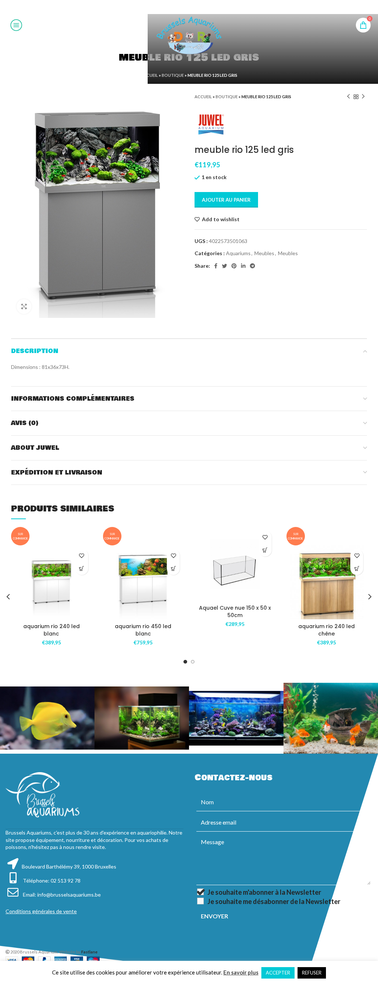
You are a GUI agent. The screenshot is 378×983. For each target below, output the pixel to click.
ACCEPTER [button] (278, 973)
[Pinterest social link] (188, 7)
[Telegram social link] (207, 7)
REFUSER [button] (312, 973)
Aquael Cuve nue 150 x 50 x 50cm (235, 611)
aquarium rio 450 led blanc (143, 630)
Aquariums (238, 253)
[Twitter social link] (179, 7)
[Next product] (363, 96)
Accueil (149, 75)
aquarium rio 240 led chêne (326, 630)
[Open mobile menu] (16, 25)
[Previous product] (348, 96)
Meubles (264, 253)
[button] (81, 568)
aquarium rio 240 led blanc (51, 630)
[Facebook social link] (170, 7)
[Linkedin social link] (197, 7)
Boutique (173, 75)
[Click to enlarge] (24, 306)
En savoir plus (240, 972)
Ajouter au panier (226, 200)
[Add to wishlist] (81, 555)
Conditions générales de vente (41, 911)
